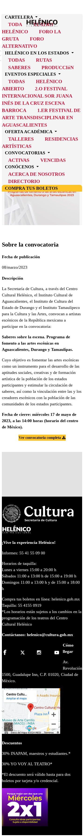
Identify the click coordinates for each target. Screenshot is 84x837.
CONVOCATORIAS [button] (25, 152)
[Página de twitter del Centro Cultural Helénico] (24, 652)
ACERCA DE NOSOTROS (36, 174)
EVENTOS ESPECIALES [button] (31, 74)
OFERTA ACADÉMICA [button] (29, 131)
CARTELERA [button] (19, 17)
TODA (15, 24)
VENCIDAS (53, 160)
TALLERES (21, 139)
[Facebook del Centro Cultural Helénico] (8, 652)
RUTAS (44, 60)
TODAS (16, 60)
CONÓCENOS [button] (20, 166)
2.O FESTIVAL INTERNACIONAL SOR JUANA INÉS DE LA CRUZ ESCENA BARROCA (37, 99)
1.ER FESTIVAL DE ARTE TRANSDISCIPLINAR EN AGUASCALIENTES (41, 117)
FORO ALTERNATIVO (23, 42)
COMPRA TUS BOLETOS (31, 188)
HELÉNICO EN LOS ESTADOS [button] (37, 53)
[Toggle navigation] (80, 15)
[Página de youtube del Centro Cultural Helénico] (56, 652)
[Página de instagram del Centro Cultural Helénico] (40, 652)
